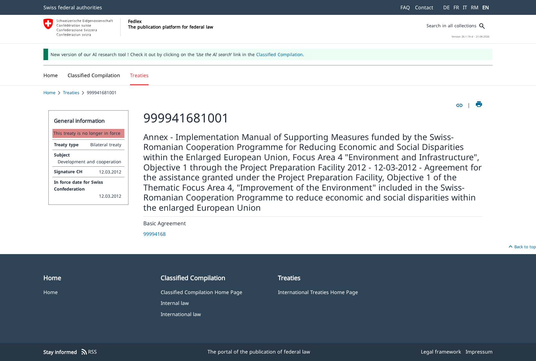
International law (181, 314)
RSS (89, 352)
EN (485, 7)
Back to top (521, 246)
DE (446, 7)
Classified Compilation (279, 54)
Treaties (71, 92)
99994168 (154, 234)
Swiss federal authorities (72, 7)
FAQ (405, 7)
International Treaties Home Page (318, 292)
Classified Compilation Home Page (201, 292)
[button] (94, 75)
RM (475, 7)
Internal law (175, 303)
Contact (424, 7)
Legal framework (441, 351)
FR (456, 7)
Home (49, 92)
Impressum (479, 351)
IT (465, 7)
